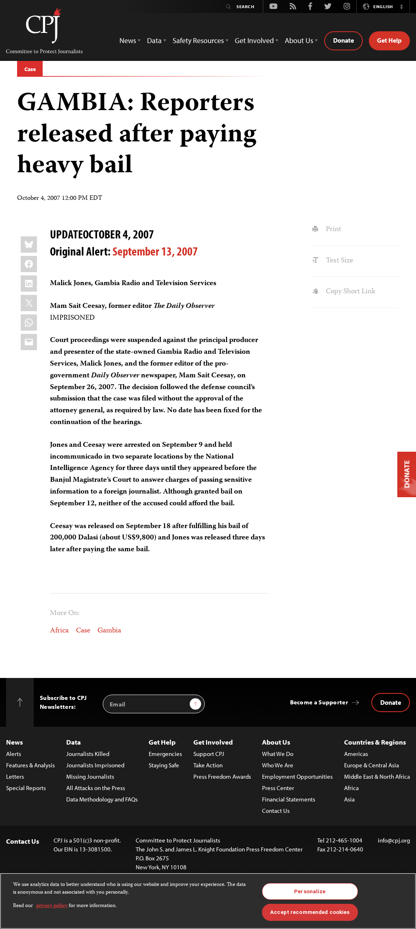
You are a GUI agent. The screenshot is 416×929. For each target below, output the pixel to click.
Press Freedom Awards (222, 776)
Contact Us (276, 810)
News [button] (127, 40)
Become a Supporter (319, 702)
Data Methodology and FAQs (102, 799)
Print (332, 229)
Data (73, 742)
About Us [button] (299, 40)
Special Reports (26, 788)
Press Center (278, 788)
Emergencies (165, 754)
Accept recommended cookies (309, 912)
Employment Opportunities (297, 776)
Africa (59, 631)
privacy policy (51, 906)
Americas (356, 754)
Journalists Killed (87, 754)
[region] (208, 901)
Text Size (338, 261)
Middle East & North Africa (377, 776)
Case (29, 69)
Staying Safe (164, 765)
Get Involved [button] (254, 40)
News (14, 742)
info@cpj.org (394, 840)
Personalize (309, 891)
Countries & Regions (375, 742)
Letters (15, 776)
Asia (349, 799)
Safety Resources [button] (198, 40)
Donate (343, 40)
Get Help (389, 40)
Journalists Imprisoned (95, 765)
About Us (276, 742)
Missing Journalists (90, 776)
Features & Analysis (30, 765)
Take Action (208, 765)
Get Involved (213, 742)
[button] (401, 6)
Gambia (109, 631)
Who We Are (277, 765)
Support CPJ (208, 754)
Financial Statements (288, 799)
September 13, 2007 (155, 251)
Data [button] (154, 40)
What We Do (277, 754)
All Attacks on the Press (95, 788)
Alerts (13, 754)
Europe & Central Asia (371, 765)
